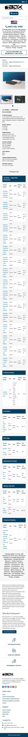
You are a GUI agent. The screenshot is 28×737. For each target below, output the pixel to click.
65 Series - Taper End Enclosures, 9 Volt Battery (5, 238)
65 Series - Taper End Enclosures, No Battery (5, 194)
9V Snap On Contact (5, 500)
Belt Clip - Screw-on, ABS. (5, 451)
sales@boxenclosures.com (10, 725)
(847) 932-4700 (15, 27)
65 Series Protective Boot (5, 393)
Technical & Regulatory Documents (11, 700)
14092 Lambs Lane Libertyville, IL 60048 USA (14, 728)
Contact (4, 702)
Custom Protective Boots (8, 696)
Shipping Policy (6, 712)
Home (4, 60)
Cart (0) (15, 13)
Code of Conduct (6, 709)
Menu (23, 2)
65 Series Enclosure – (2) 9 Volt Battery (5, 328)
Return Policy (5, 714)
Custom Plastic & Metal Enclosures (10, 698)
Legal (3, 716)
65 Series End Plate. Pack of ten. (5, 426)
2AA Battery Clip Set (5, 510)
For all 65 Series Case (4, 475)
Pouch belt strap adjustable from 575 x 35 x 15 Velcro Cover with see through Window (5, 539)
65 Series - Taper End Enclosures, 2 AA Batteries (5, 283)
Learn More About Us (9, 631)
